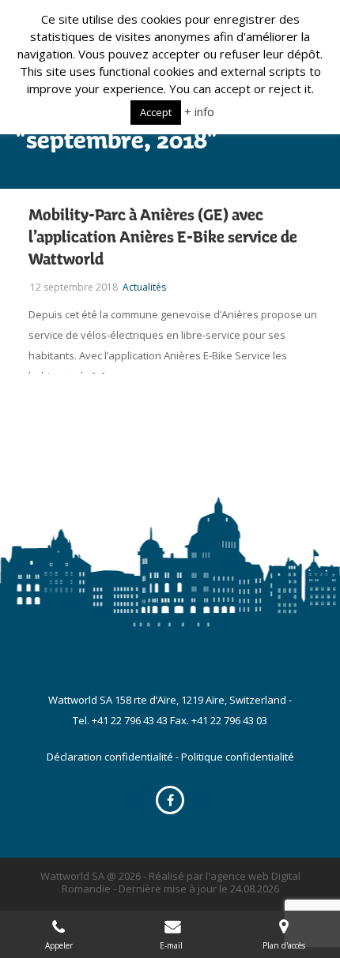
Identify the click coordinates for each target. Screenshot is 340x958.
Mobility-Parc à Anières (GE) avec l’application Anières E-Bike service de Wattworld (162, 238)
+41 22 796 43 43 (130, 720)
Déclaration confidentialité (110, 756)
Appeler (59, 945)
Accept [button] (156, 112)
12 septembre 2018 (74, 287)
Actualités (144, 287)
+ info (199, 111)
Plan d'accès (284, 945)
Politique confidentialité (237, 756)
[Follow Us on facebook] (170, 800)
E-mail (172, 945)
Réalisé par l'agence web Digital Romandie (181, 882)
